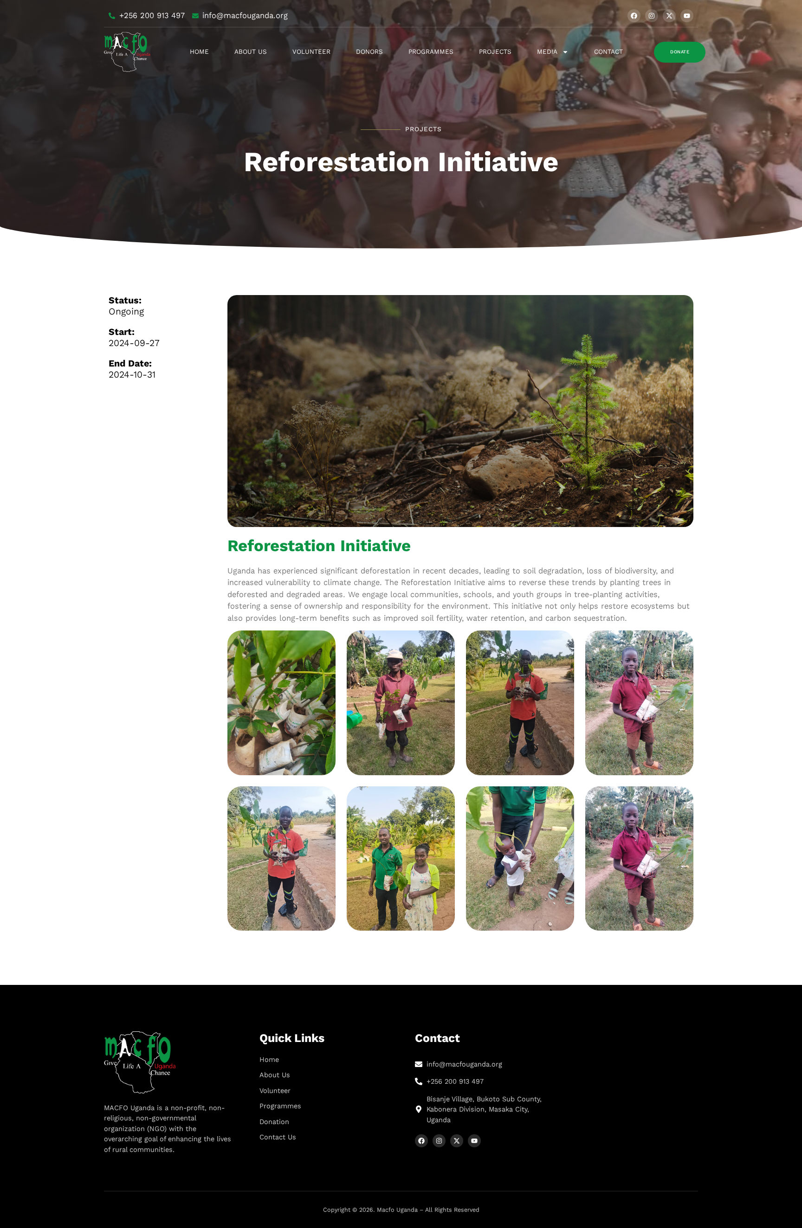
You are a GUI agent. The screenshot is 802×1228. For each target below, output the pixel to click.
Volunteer (311, 52)
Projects (495, 52)
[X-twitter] (669, 15)
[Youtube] (686, 15)
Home (199, 52)
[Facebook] (633, 15)
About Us (250, 52)
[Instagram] (651, 15)
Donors (369, 52)
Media (547, 52)
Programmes (430, 52)
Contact (608, 52)
